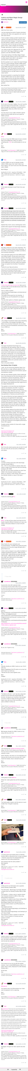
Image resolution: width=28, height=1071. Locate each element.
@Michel (14, 777)
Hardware (5, 22)
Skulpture (6, 101)
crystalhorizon (7, 581)
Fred (5, 343)
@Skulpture (4, 986)
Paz (5, 27)
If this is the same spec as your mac (10, 285)
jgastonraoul (7, 852)
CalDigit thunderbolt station (17, 748)
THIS (10, 142)
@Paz (2, 136)
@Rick (2, 520)
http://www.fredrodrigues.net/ (7, 431)
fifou (5, 159)
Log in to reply (23, 22)
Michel (5, 134)
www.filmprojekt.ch (12, 150)
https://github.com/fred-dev (7, 432)
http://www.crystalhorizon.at (17, 598)
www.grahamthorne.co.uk (14, 117)
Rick (5, 444)
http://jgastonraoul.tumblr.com (7, 869)
